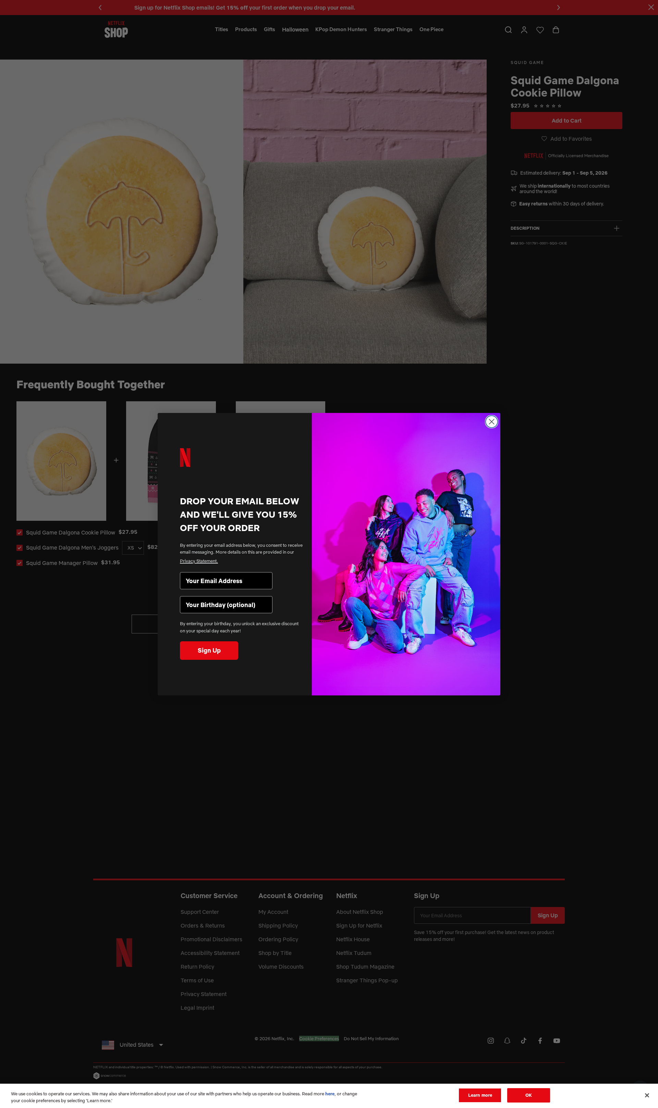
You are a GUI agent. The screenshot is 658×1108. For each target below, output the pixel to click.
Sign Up (209, 650)
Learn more (480, 1095)
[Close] (647, 1095)
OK (528, 1095)
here (329, 1093)
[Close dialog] (492, 422)
